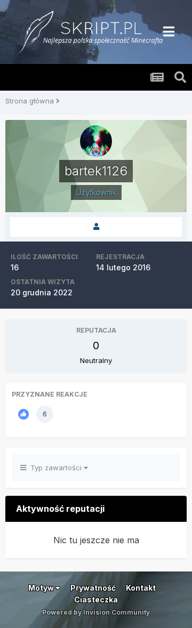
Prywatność (93, 587)
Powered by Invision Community (96, 612)
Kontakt (141, 587)
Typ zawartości (55, 467)
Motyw (41, 587)
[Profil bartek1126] (96, 226)
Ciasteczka (96, 599)
